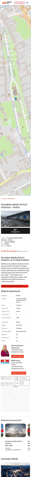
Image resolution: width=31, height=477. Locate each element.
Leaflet (21, 195)
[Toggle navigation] (27, 2)
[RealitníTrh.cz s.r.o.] (6, 2)
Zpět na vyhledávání (9, 198)
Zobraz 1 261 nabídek (18, 373)
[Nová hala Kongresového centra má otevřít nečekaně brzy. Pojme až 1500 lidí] (15, 470)
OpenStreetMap (27, 195)
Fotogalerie (15, 231)
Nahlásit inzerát (21, 383)
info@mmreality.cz (17, 352)
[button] (16, 98)
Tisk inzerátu (23, 378)
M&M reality (15, 360)
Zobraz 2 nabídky (17, 356)
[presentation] (2, 430)
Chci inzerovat (19, 2)
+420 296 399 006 (17, 350)
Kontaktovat (8, 378)
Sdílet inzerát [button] (9, 384)
